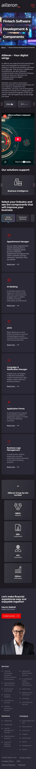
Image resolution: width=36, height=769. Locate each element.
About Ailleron (27, 726)
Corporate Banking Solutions (7, 744)
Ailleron (3, 47)
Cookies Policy (8, 761)
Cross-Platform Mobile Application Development (27, 682)
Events (24, 742)
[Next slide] (34, 185)
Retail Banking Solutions (9, 737)
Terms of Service (8, 765)
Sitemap (21, 765)
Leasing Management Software (9, 730)
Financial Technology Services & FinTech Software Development (10, 675)
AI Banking (8, 721)
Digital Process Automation (27, 694)
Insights (25, 734)
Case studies (26, 738)
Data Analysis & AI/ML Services (9, 684)
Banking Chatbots (7, 696)
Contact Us (26, 730)
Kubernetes (26, 689)
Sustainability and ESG (28, 722)
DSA (18, 761)
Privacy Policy (25, 758)
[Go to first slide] (34, 104)
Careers (24, 749)
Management (26, 745)
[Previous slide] (2, 104)
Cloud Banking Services (27, 703)
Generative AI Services (8, 701)
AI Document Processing (8, 690)
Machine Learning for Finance (8, 708)
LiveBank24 (8, 724)
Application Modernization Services (27, 673)
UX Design (25, 698)
